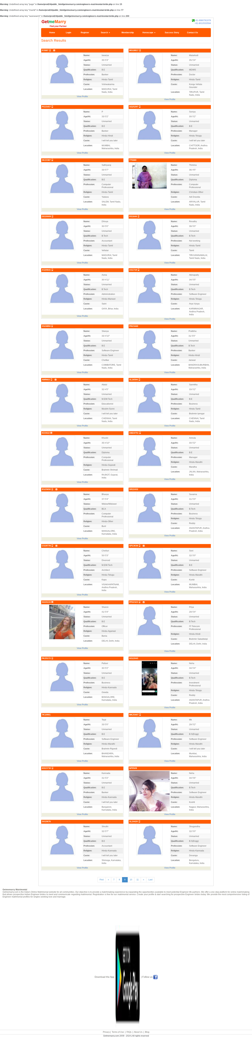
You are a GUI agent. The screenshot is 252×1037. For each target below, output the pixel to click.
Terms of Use (118, 1032)
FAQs (129, 1032)
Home (52, 32)
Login (68, 32)
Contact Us (192, 32)
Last (150, 879)
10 (131, 879)
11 (137, 879)
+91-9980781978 (203, 20)
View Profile (82, 96)
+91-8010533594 (203, 23)
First (102, 879)
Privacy (106, 1032)
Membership (128, 32)
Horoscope (148, 32)
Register (85, 32)
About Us (138, 1032)
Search (104, 32)
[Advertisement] (126, 911)
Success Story (172, 32)
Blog (147, 1032)
